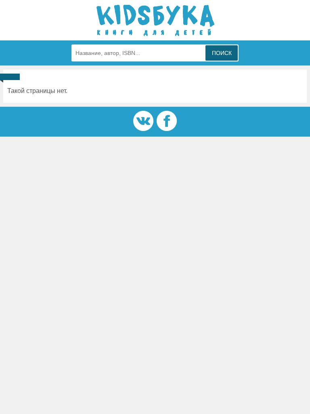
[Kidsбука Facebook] (167, 128)
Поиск (222, 53)
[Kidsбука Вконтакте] (143, 128)
